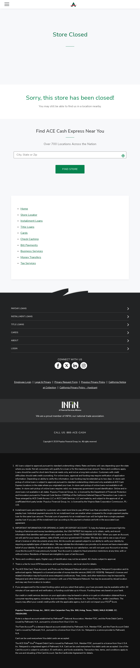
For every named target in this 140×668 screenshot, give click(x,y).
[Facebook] (57, 365)
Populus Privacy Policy (93, 382)
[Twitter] (65, 365)
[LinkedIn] (74, 365)
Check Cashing (29, 239)
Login (14, 348)
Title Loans (27, 227)
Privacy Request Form (66, 382)
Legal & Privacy (43, 382)
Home (24, 209)
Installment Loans (31, 221)
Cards (24, 233)
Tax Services (28, 263)
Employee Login (22, 382)
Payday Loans (18, 308)
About (14, 340)
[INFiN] (70, 406)
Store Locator (28, 215)
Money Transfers (30, 257)
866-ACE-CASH (76, 432)
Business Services (31, 251)
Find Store (70, 169)
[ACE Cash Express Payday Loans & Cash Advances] (73, 4)
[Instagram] (83, 365)
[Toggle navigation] (7, 4)
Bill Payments (29, 245)
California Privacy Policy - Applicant (78, 387)
